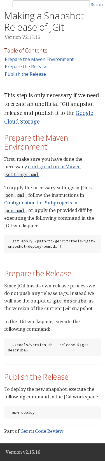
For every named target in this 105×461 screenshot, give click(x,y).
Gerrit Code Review (42, 431)
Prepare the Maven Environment (39, 59)
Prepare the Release (26, 66)
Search (97, 4)
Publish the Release (25, 74)
